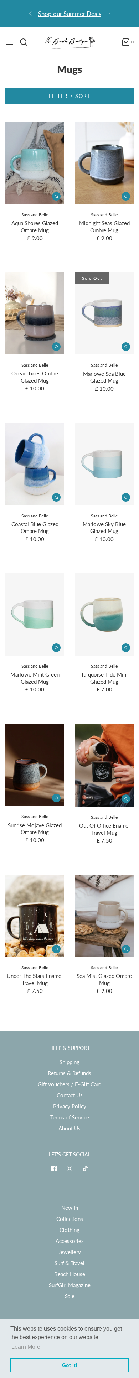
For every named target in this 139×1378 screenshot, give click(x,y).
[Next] (109, 13)
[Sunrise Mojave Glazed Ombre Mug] (34, 765)
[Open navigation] (9, 42)
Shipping (69, 1062)
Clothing (69, 1230)
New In (69, 1208)
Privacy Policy (69, 1106)
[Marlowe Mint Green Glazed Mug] (34, 614)
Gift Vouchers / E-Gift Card (69, 1084)
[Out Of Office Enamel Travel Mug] (104, 765)
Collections (69, 1219)
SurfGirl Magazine (70, 1285)
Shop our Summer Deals (69, 13)
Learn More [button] (25, 1347)
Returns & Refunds (69, 1073)
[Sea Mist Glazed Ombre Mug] (104, 916)
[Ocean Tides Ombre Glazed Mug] (34, 313)
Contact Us (70, 1095)
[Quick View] (56, 196)
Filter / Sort (69, 96)
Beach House (69, 1274)
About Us (69, 1128)
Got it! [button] (69, 1365)
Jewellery (69, 1252)
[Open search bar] (26, 42)
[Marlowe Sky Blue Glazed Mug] (104, 464)
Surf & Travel (69, 1263)
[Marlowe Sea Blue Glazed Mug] (104, 313)
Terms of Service (69, 1117)
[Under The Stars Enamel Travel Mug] (34, 916)
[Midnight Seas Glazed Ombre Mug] (104, 163)
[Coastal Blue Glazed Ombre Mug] (34, 464)
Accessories (70, 1241)
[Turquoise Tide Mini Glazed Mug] (104, 614)
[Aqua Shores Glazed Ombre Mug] (34, 163)
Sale (69, 1296)
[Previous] (30, 13)
